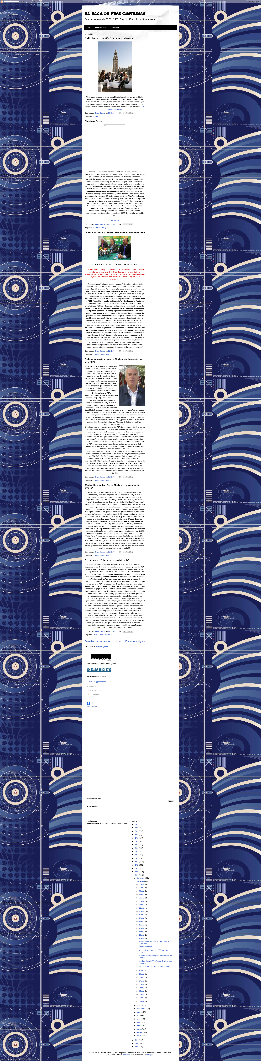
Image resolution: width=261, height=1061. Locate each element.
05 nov (142, 988)
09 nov (142, 978)
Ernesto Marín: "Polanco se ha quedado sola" (107, 560)
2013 (137, 858)
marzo (139, 1029)
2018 (137, 841)
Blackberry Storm (93, 121)
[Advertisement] (99, 723)
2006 (137, 1043)
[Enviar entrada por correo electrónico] (120, 113)
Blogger (150, 1055)
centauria (126, 1055)
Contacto (115, 27)
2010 (137, 868)
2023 (137, 828)
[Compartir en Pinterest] (132, 113)
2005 (137, 1047)
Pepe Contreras (91, 700)
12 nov (142, 938)
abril (139, 1026)
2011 (137, 865)
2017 (137, 845)
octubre (140, 1005)
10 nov (142, 974)
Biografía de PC (101, 27)
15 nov (142, 928)
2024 (137, 824)
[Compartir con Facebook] (130, 113)
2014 (137, 855)
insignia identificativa (92, 706)
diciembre (141, 878)
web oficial (115, 220)
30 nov (142, 884)
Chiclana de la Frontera (102, 354)
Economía (96, 116)
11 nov (141, 971)
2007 (137, 1040)
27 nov (142, 895)
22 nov (142, 905)
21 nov (142, 908)
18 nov (142, 918)
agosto (139, 1012)
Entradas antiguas (135, 641)
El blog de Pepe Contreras (115, 13)
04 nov (142, 991)
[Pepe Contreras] (88, 704)
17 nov (142, 922)
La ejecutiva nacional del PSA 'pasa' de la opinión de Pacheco (115, 232)
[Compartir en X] (128, 113)
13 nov (142, 935)
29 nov (142, 888)
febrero (140, 1032)
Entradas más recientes (97, 641)
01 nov (142, 1001)
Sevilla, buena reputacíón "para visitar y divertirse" (109, 38)
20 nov (142, 911)
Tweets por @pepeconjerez (97, 682)
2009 (137, 872)
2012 (137, 862)
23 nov (142, 901)
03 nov (142, 994)
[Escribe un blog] (126, 113)
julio (138, 1016)
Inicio (88, 27)
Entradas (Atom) (102, 647)
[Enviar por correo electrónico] (124, 113)
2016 (137, 848)
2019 (137, 838)
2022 (137, 831)
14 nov (142, 932)
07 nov (142, 981)
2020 (137, 835)
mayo (139, 1022)
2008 (137, 875)
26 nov (142, 898)
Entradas (93, 691)
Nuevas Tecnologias (100, 228)
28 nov (142, 891)
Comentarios (94, 694)
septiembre (141, 1009)
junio (139, 1019)
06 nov (142, 984)
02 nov (142, 998)
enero (139, 1036)
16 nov (142, 925)
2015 (137, 851)
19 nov (142, 915)
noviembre (141, 881)
